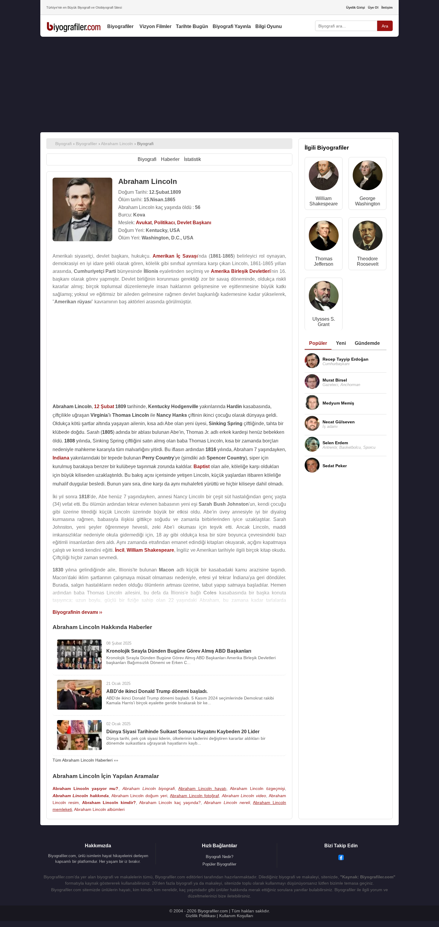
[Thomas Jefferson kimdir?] (324, 237)
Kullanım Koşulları (236, 915)
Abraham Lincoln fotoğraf (194, 795)
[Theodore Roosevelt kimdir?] (368, 237)
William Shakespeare (323, 201)
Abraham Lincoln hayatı (202, 788)
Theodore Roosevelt (367, 261)
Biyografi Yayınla (232, 26)
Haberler (170, 159)
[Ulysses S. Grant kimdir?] (324, 297)
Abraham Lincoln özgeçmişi (257, 788)
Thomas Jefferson (323, 261)
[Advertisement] (219, 84)
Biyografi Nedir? (219, 856)
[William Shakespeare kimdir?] (324, 176)
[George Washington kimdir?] (368, 176)
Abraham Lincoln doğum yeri (139, 795)
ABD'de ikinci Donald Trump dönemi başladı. (157, 691)
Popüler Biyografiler (219, 864)
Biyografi (147, 159)
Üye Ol (373, 7)
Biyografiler (120, 26)
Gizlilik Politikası (201, 915)
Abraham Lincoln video (244, 795)
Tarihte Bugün (192, 26)
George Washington (367, 201)
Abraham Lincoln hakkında (81, 795)
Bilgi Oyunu (268, 26)
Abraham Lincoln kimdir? (109, 802)
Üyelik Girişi (355, 7)
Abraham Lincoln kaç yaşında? (170, 802)
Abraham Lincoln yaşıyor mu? (86, 788)
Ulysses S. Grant (323, 321)
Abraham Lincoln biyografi (148, 788)
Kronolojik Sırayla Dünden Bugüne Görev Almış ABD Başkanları (178, 651)
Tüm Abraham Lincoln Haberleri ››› (85, 760)
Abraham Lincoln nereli (227, 802)
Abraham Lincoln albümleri (99, 809)
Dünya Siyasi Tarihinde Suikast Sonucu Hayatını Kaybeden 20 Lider (183, 731)
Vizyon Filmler (155, 26)
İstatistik (192, 159)
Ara (385, 26)
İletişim (387, 7)
